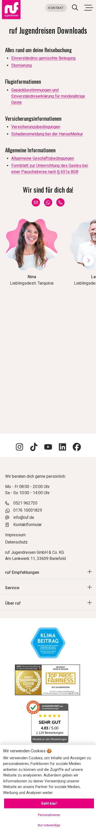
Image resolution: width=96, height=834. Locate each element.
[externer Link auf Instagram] (19, 448)
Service (12, 587)
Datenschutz (16, 542)
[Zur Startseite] (10, 9)
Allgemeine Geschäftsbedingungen (42, 158)
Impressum (15, 534)
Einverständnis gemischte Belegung (43, 58)
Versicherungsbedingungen (35, 126)
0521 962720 (25, 503)
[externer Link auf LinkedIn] (62, 448)
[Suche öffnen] (75, 8)
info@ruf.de (23, 517)
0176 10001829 (27, 510)
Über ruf (13, 603)
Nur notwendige (49, 825)
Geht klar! (49, 803)
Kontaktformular (27, 524)
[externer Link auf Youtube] (48, 448)
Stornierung (21, 65)
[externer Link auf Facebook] (77, 448)
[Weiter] (88, 260)
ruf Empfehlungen (22, 572)
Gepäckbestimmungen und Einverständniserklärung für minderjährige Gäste (48, 96)
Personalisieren (49, 815)
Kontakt (56, 8)
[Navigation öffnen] (88, 7)
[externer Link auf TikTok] (34, 448)
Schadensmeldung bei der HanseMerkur (47, 134)
